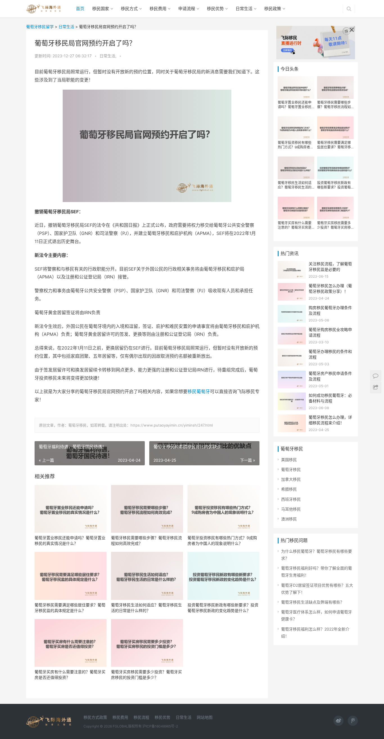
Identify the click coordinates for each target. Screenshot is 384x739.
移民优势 (215, 8)
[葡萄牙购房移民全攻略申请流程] (292, 330)
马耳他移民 (291, 509)
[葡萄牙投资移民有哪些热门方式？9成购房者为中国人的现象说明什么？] (223, 509)
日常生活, (109, 55)
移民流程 (141, 717)
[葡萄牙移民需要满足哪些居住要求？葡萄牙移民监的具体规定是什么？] (71, 576)
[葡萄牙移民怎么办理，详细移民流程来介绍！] (292, 418)
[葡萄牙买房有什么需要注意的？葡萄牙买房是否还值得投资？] (71, 643)
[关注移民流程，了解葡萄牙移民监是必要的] (292, 264)
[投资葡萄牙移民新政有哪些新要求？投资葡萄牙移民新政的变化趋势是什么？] (223, 576)
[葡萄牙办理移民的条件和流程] (292, 352)
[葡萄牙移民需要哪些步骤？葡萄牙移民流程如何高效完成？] (147, 509)
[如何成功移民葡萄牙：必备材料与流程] (292, 396)
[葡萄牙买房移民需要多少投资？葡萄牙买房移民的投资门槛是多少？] (147, 643)
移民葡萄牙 (199, 391)
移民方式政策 (95, 717)
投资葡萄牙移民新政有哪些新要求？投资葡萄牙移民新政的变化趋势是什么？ (223, 607)
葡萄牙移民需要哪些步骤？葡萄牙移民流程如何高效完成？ (146, 540)
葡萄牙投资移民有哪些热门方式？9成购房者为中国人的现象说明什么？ (222, 540)
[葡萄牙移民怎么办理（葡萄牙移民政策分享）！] (292, 286)
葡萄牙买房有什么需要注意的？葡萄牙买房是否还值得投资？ (70, 674)
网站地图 (205, 717)
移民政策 (272, 8)
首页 (80, 8)
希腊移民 (289, 489)
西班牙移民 (291, 499)
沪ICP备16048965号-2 (160, 726)
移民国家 (100, 8)
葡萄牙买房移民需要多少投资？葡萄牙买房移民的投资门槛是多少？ (146, 674)
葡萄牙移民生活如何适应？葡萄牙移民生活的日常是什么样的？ (146, 607)
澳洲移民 (289, 518)
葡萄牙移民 (291, 469)
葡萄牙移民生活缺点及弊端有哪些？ (312, 602)
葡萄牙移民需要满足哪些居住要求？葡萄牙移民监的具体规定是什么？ (70, 607)
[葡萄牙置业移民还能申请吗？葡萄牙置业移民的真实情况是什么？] (71, 509)
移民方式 (129, 8)
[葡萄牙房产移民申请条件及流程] (292, 374)
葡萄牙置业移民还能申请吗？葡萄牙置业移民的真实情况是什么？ (70, 540)
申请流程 (186, 8)
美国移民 (289, 459)
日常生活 (244, 8)
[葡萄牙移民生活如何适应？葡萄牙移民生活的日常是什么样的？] (147, 576)
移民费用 (158, 8)
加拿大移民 (291, 479)
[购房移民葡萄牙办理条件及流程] (292, 308)
